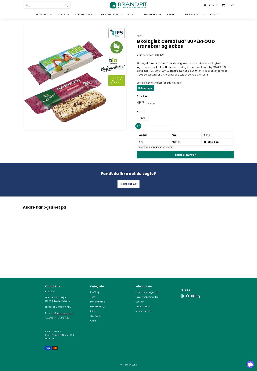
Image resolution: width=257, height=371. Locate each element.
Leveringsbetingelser (147, 296)
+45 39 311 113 (62, 317)
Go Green (151, 14)
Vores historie (143, 311)
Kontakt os (128, 184)
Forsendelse (143, 147)
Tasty (62, 14)
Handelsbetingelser (146, 292)
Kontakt (215, 14)
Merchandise (84, 14)
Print (132, 14)
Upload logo (145, 88)
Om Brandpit (193, 14)
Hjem (139, 35)
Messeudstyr (110, 14)
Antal (140, 111)
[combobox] (46, 5)
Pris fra (142, 96)
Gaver (171, 14)
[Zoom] (75, 78)
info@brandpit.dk (63, 313)
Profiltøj (43, 14)
